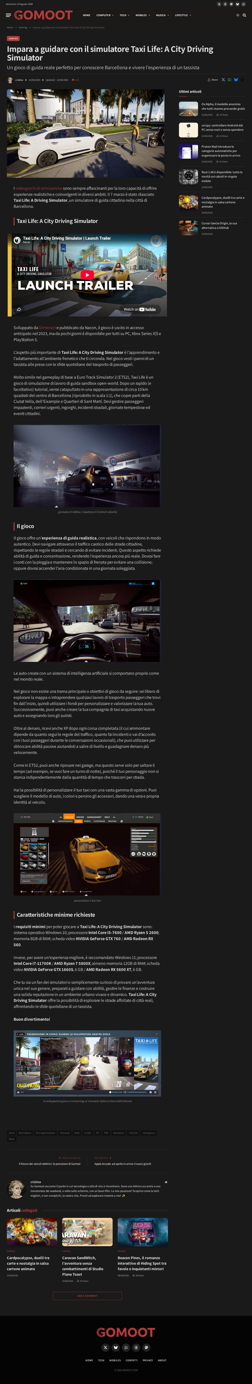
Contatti (132, 1360)
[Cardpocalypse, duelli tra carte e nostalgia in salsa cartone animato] (32, 1232)
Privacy (148, 1360)
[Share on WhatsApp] (230, 80)
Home (87, 15)
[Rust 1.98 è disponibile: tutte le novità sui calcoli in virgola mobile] (188, 176)
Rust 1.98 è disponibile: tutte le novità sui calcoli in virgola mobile (222, 176)
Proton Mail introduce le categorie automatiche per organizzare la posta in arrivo (221, 150)
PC (97, 1133)
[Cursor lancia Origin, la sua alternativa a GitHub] (188, 228)
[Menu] (8, 15)
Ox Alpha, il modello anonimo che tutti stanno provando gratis (223, 106)
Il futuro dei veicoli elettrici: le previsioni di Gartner (50, 1164)
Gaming (13, 38)
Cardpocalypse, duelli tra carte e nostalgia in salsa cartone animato (28, 1263)
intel (76, 1133)
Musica (161, 15)
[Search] (244, 15)
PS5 (106, 1133)
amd (11, 1133)
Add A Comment (87, 1296)
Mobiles (141, 15)
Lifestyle (181, 15)
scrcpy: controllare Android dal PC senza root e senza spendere (223, 127)
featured (64, 1133)
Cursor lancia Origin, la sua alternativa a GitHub (219, 225)
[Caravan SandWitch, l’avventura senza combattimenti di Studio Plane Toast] (87, 1232)
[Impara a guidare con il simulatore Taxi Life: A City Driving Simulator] (85, 177)
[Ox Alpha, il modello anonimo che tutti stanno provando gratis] (188, 109)
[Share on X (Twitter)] (223, 80)
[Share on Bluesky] (236, 80)
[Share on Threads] (242, 80)
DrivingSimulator (45, 1133)
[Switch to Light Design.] (237, 15)
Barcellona (25, 1133)
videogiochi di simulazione (39, 188)
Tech (123, 15)
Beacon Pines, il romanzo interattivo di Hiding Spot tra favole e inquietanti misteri (142, 1263)
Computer (103, 15)
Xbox (12, 1139)
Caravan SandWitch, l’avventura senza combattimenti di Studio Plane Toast (82, 1266)
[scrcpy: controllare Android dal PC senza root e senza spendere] (188, 130)
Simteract (47, 327)
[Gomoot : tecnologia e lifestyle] (43, 15)
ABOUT (162, 1360)
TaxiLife (133, 1133)
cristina (19, 80)
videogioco (149, 1133)
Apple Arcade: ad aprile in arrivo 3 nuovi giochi (122, 1164)
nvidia (87, 1133)
